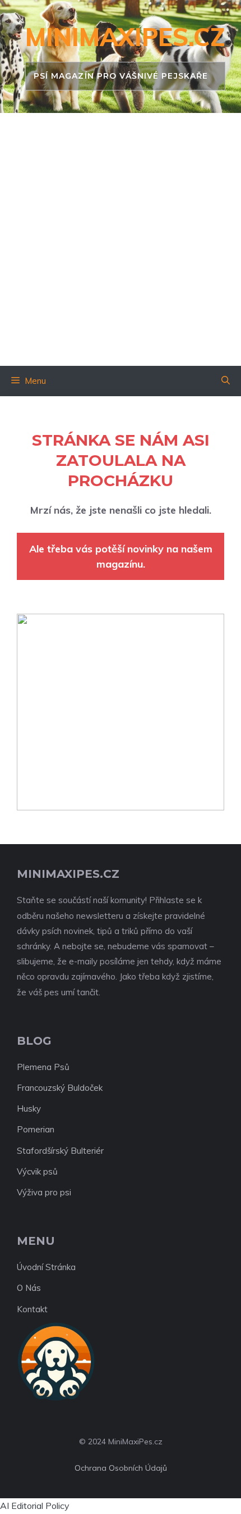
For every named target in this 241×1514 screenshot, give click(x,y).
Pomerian (35, 1129)
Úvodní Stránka (46, 1267)
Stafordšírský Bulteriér (60, 1150)
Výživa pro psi (44, 1192)
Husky (29, 1108)
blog (34, 1041)
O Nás (29, 1287)
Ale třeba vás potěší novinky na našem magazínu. (120, 556)
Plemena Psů (43, 1067)
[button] (225, 381)
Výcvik (29, 1171)
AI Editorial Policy (34, 1505)
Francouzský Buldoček (60, 1087)
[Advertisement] (120, 239)
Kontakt (32, 1309)
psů (50, 1171)
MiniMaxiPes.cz (125, 36)
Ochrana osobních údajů (121, 1468)
